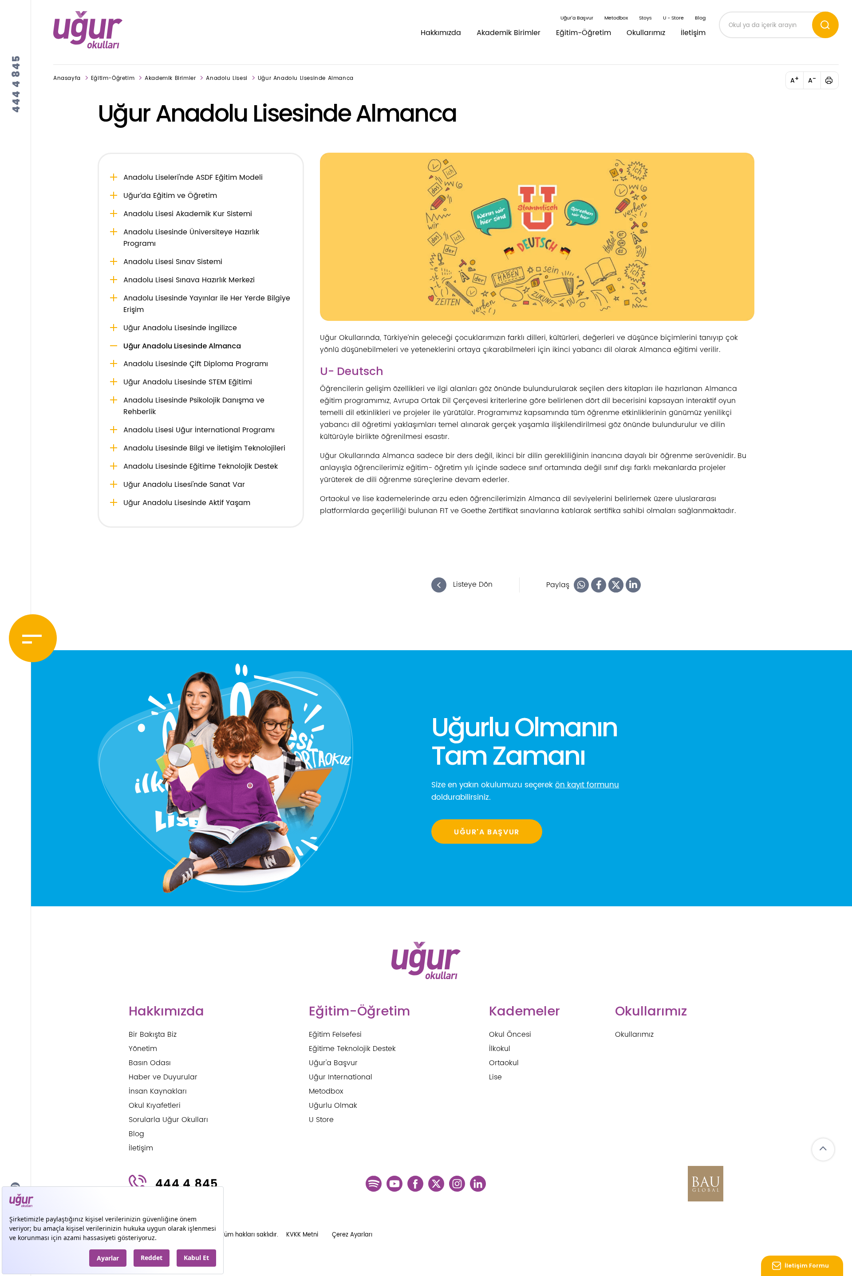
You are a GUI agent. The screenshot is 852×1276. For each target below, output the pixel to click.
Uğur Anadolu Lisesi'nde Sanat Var (184, 484)
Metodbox (616, 18)
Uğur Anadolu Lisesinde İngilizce (180, 328)
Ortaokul (504, 1063)
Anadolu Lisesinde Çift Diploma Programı (195, 364)
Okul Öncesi (510, 1034)
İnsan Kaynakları (158, 1091)
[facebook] (415, 1183)
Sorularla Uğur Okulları (168, 1120)
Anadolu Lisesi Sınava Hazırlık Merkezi (189, 280)
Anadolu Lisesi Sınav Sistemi (172, 262)
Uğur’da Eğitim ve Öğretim (170, 195)
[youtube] (394, 1183)
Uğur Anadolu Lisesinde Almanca (306, 78)
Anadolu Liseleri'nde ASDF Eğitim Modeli (193, 177)
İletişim (693, 33)
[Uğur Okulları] (88, 30)
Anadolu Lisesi (226, 78)
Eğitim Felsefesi (335, 1034)
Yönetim (143, 1049)
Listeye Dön (472, 585)
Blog (700, 18)
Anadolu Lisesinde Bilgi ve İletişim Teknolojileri (204, 448)
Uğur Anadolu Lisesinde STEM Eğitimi (187, 382)
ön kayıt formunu (587, 785)
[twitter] (436, 1183)
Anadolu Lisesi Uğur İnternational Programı (199, 430)
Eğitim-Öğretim (583, 33)
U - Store (673, 18)
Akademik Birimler (508, 33)
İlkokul (499, 1049)
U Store (321, 1120)
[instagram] (457, 1183)
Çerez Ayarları (352, 1235)
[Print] (834, 80)
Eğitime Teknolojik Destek (352, 1049)
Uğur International (340, 1077)
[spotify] (374, 1183)
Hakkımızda (441, 33)
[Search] (825, 25)
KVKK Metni (302, 1235)
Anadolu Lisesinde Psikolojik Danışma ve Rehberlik (193, 406)
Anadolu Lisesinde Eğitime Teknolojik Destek (200, 466)
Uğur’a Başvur (576, 18)
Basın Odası (150, 1063)
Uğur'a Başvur (333, 1063)
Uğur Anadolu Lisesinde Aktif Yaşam (186, 503)
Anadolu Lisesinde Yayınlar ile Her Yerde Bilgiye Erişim (206, 304)
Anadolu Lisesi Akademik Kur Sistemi (187, 214)
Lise (495, 1077)
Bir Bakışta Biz (153, 1034)
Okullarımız (646, 33)
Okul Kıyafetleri (155, 1105)
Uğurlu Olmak (333, 1105)
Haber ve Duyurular (163, 1077)
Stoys (645, 18)
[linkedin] (478, 1183)
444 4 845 (16, 84)
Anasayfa (67, 78)
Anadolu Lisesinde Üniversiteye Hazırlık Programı (191, 237)
